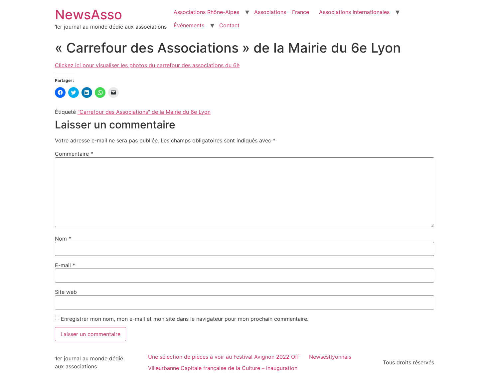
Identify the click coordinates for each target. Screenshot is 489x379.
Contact (229, 25)
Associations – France (281, 12)
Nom (63, 238)
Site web (66, 291)
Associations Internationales (354, 12)
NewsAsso (88, 14)
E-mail (65, 265)
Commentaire (74, 153)
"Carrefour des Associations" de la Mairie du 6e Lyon (144, 111)
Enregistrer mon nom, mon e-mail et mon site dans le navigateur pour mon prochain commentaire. (184, 318)
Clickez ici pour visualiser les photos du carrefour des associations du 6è (147, 65)
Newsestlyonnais (330, 356)
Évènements (189, 25)
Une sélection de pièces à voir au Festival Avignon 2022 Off (223, 356)
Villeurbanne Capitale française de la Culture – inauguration (222, 368)
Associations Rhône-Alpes (206, 12)
